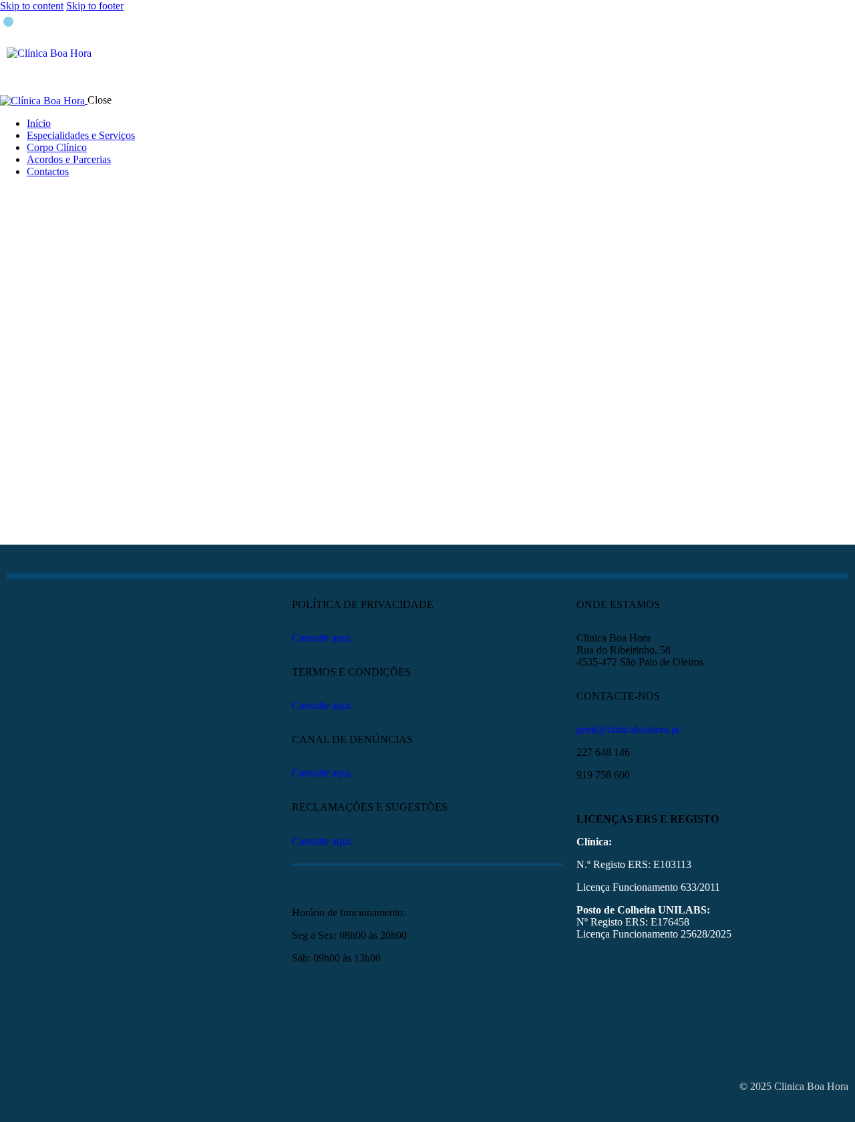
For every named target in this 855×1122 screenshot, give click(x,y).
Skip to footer (95, 5)
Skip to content (31, 5)
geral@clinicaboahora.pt (627, 729)
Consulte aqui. (322, 638)
